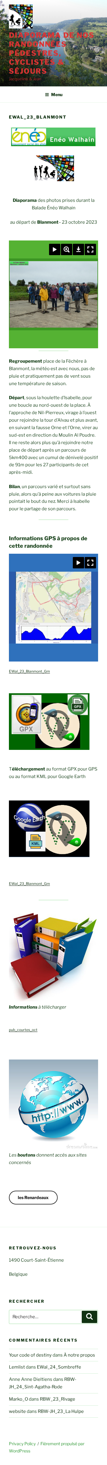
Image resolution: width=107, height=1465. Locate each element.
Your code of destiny (30, 1355)
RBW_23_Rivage (57, 1399)
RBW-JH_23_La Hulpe (61, 1411)
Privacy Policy (22, 1443)
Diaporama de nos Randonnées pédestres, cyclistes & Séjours (52, 53)
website (17, 1411)
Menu (56, 94)
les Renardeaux (33, 1197)
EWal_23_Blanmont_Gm (29, 671)
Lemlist (17, 1367)
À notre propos (79, 1355)
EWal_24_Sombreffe (59, 1367)
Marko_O (18, 1399)
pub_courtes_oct (23, 1029)
